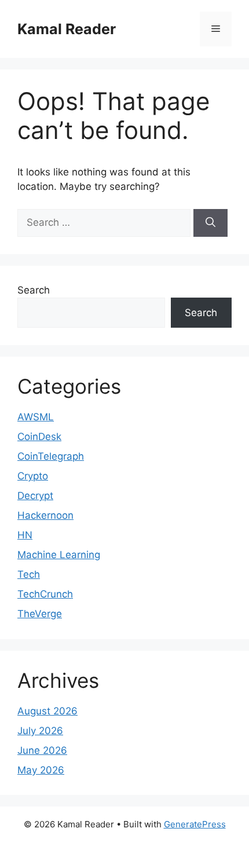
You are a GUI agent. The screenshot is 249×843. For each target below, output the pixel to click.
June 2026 (42, 750)
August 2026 (47, 711)
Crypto (32, 476)
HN (24, 535)
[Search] (210, 223)
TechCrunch (45, 594)
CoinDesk (39, 436)
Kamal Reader (66, 29)
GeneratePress (195, 824)
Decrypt (35, 495)
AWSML (35, 417)
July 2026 (40, 730)
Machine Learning (58, 554)
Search (33, 290)
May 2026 (40, 770)
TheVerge (39, 614)
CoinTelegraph (50, 456)
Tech (28, 574)
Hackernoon (45, 515)
